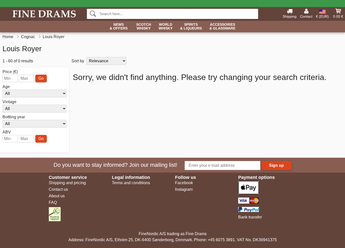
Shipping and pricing (67, 183)
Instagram (184, 189)
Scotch (143, 26)
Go (41, 78)
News (119, 26)
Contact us (58, 189)
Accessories (222, 26)
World (166, 26)
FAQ (53, 202)
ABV (7, 132)
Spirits (191, 26)
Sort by (77, 61)
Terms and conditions (131, 183)
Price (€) (10, 72)
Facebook (184, 183)
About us (57, 196)
